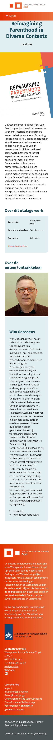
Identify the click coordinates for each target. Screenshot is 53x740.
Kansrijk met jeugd (14, 695)
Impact (8, 688)
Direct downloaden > (18, 246)
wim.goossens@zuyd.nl (26, 514)
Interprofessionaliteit (16, 691)
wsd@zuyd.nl (11, 666)
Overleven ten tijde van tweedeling (23, 698)
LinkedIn (18, 511)
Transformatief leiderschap (19, 702)
